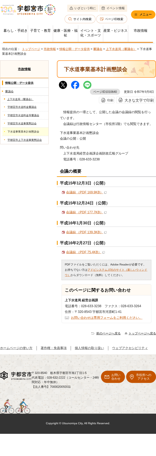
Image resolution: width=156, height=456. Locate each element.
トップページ (31, 49)
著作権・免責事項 (54, 348)
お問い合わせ (115, 376)
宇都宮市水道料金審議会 (22, 107)
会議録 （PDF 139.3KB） (84, 232)
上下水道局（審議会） (121, 49)
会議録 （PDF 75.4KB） (83, 252)
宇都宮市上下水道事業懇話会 (25, 139)
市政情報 (140, 31)
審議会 (97, 49)
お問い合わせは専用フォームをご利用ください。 (106, 317)
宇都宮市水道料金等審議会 (23, 115)
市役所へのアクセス (143, 376)
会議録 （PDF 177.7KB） (84, 212)
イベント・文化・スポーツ (90, 33)
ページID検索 (114, 19)
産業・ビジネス (115, 31)
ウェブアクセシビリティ (130, 348)
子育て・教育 (40, 31)
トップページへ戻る (142, 333)
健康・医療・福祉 (65, 33)
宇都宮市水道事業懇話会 (22, 123)
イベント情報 (115, 8)
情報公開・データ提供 (74, 49)
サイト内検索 (82, 19)
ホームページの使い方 (16, 348)
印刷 (110, 100)
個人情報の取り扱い (89, 348)
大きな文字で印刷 (139, 100)
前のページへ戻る (108, 333)
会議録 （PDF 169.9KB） (84, 192)
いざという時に (85, 8)
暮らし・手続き (15, 31)
